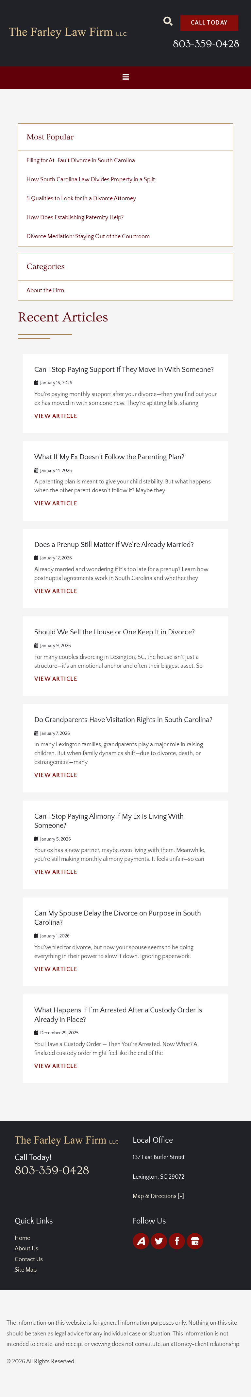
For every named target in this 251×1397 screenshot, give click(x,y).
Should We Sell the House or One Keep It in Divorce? (114, 632)
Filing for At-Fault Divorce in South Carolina (80, 160)
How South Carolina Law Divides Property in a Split (90, 179)
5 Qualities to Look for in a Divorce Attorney (81, 198)
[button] (125, 77)
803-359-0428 (206, 44)
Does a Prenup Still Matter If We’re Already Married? (114, 545)
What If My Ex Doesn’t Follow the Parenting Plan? (109, 457)
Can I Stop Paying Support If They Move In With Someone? (124, 370)
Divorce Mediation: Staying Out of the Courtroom (88, 236)
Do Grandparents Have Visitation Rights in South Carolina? (123, 720)
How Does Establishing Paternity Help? (75, 217)
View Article (55, 416)
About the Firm (45, 290)
